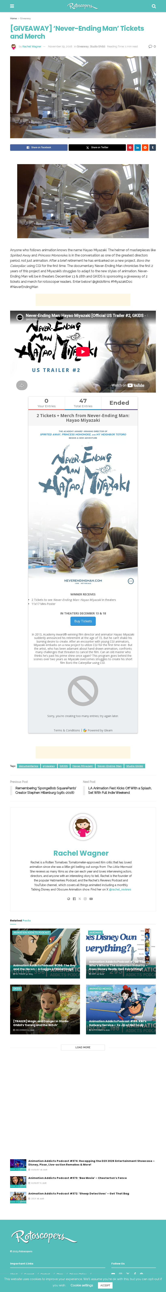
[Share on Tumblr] (152, 147)
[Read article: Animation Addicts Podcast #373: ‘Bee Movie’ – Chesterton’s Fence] (18, 1182)
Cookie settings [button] (82, 1285)
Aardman (95, 932)
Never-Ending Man (110, 766)
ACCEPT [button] (105, 1285)
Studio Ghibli (97, 46)
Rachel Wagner (31, 46)
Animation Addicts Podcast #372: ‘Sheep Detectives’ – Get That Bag (78, 1193)
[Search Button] (154, 6)
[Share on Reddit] (145, 147)
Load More (83, 1047)
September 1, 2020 (100, 1030)
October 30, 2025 (24, 974)
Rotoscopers (25, 1251)
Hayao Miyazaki (82, 766)
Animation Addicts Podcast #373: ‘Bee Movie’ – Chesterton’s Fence (77, 1178)
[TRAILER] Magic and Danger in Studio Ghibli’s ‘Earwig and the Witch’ (41, 1023)
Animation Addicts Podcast (31, 932)
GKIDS (64, 766)
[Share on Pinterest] (130, 147)
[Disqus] (83, 1107)
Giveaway (25, 18)
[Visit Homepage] (83, 6)
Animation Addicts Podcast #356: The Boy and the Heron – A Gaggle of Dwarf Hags (44, 967)
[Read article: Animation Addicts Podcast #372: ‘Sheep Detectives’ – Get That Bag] (18, 1197)
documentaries (28, 766)
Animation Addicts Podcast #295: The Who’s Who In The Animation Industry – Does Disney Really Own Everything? (118, 965)
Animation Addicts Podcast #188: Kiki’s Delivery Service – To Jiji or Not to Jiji (117, 1023)
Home (13, 18)
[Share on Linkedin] (137, 147)
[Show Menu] (12, 6)
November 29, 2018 (60, 46)
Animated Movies (100, 988)
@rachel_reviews (120, 889)
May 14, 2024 (97, 974)
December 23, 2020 (24, 1030)
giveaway (49, 766)
